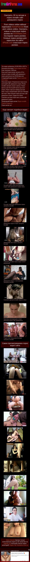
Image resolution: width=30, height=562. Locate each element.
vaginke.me (7, 543)
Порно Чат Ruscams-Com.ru (18, 545)
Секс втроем (10, 540)
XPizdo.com (8, 43)
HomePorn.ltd (17, 27)
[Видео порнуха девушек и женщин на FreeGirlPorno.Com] (11, 4)
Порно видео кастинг (20, 68)
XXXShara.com (19, 33)
